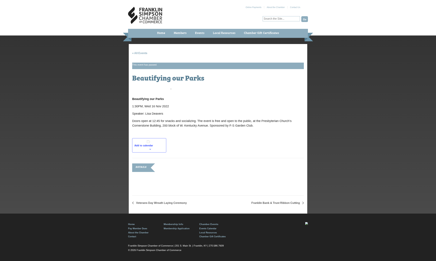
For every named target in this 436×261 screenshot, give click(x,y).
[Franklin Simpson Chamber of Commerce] (145, 22)
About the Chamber (276, 7)
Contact (132, 236)
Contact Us (295, 7)
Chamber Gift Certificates (261, 32)
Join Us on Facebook (305, 6)
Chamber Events (208, 224)
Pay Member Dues (137, 228)
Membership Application (177, 228)
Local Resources (224, 32)
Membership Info (173, 224)
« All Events (139, 53)
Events (199, 32)
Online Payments (253, 7)
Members (180, 32)
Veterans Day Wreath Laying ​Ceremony (161, 202)
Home (161, 32)
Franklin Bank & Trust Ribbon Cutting (276, 202)
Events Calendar (207, 228)
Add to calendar (143, 145)
